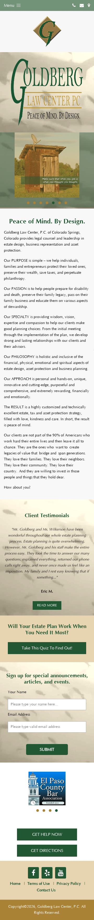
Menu (9, 5)
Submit (47, 749)
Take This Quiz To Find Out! (47, 648)
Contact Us (46, 890)
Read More (47, 605)
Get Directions (47, 850)
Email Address (19, 714)
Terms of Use (38, 883)
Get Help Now (47, 834)
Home (15, 883)
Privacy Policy (69, 883)
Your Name (17, 692)
